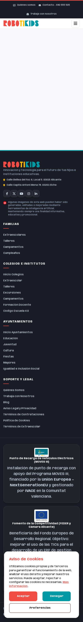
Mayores (9, 362)
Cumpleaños (11, 253)
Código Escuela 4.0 (16, 311)
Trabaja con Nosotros (18, 396)
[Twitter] (14, 193)
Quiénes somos (26, 5)
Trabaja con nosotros (43, 14)
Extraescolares (14, 235)
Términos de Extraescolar (21, 426)
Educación (10, 338)
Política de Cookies (16, 420)
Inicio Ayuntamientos (18, 332)
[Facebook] (6, 193)
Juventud (10, 344)
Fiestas (8, 356)
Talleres (9, 241)
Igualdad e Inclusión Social (21, 369)
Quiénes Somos (13, 390)
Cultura (8, 350)
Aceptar (23, 596)
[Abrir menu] (75, 23)
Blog (6, 402)
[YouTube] (21, 193)
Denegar (56, 596)
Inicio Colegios (13, 274)
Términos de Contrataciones (23, 414)
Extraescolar (12, 280)
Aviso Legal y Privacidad (19, 408)
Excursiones (12, 292)
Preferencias (40, 608)
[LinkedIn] (35, 193)
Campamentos (13, 247)
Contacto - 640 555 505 (56, 5)
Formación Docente (17, 305)
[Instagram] (28, 193)
